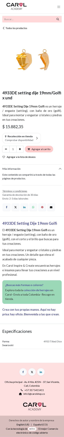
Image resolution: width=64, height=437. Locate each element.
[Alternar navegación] (59, 7)
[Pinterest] (42, 207)
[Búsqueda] (58, 19)
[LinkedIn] (24, 207)
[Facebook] (6, 207)
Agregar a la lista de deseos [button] (21, 156)
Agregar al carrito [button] (40, 149)
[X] (15, 207)
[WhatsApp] (33, 207)
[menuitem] (22, 424)
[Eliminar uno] (6, 149)
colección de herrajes (36, 290)
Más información (11, 168)
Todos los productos (16, 28)
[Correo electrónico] (51, 207)
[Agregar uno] (20, 149)
